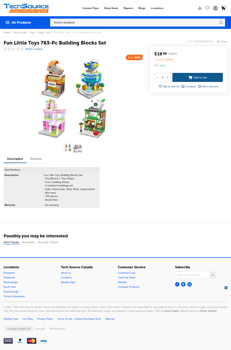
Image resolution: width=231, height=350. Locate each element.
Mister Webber (208, 310)
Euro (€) (40, 328)
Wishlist (122, 282)
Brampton (9, 272)
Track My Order (127, 277)
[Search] (221, 23)
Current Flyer (91, 8)
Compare (191, 86)
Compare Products (128, 286)
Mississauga (11, 282)
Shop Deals (111, 8)
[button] (221, 41)
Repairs (128, 8)
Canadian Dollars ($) (19, 328)
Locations (157, 8)
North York (10, 286)
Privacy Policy (45, 318)
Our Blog (28, 318)
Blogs (142, 8)
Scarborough (11, 291)
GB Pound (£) (57, 328)
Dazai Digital (171, 310)
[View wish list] (207, 8)
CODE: (190, 41)
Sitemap (110, 318)
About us (66, 272)
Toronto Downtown (14, 296)
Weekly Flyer (68, 282)
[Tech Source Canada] (26, 7)
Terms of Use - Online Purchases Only (79, 318)
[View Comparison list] (199, 8)
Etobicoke (9, 277)
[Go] (213, 275)
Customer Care (126, 272)
